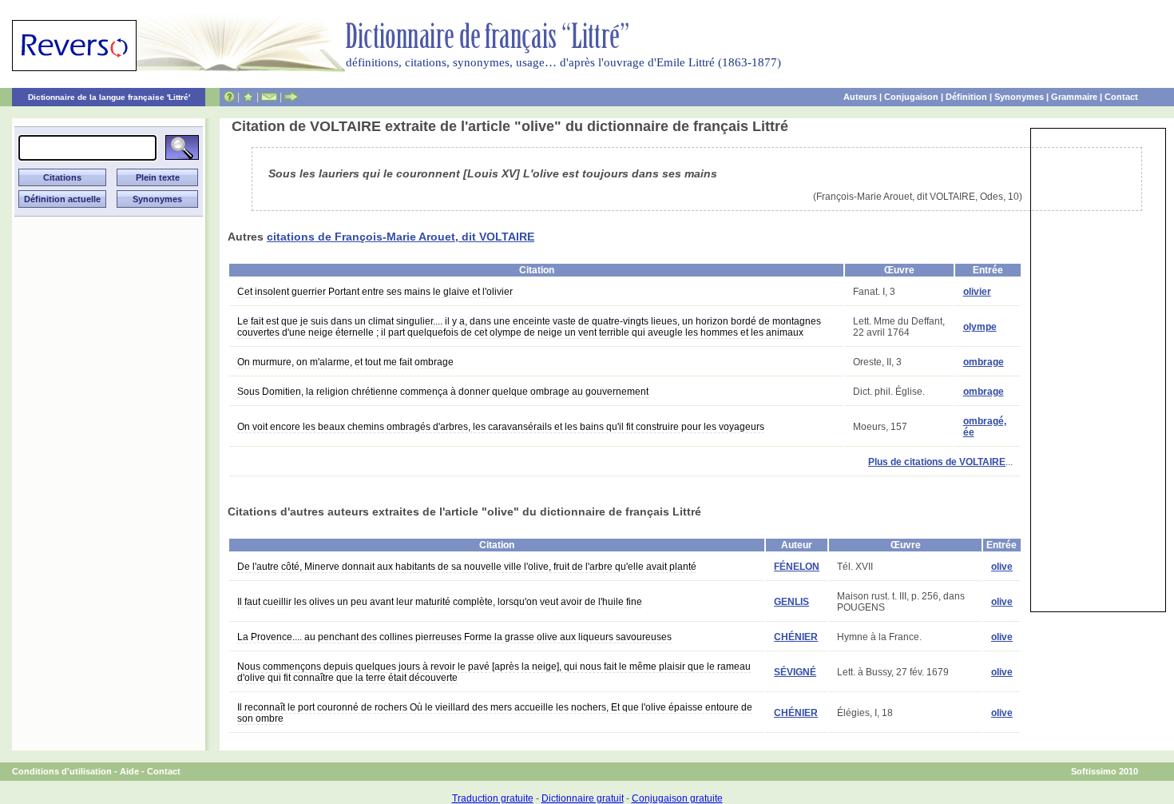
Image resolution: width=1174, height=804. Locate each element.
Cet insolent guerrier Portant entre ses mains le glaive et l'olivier (375, 291)
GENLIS (791, 601)
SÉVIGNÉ (795, 672)
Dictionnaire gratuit (582, 798)
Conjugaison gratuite (677, 798)
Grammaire (1074, 96)
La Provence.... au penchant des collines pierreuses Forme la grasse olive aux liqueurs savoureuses (454, 637)
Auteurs (860, 96)
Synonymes (1019, 96)
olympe (980, 326)
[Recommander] (291, 96)
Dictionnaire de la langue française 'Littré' (109, 97)
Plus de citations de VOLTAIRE (936, 462)
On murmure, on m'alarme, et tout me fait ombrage (345, 362)
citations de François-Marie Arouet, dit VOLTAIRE (400, 236)
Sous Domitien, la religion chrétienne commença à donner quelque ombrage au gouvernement (442, 391)
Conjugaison (911, 96)
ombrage (983, 362)
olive (1002, 566)
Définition (966, 96)
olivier (977, 291)
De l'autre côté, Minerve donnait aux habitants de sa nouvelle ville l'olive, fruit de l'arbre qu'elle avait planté (466, 566)
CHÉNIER (796, 637)
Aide (129, 771)
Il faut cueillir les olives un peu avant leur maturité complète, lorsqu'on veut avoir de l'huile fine (439, 601)
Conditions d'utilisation (62, 771)
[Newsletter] (269, 96)
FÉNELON (796, 566)
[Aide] (229, 96)
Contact (1121, 96)
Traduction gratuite (492, 798)
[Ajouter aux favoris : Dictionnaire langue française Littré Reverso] (248, 96)
